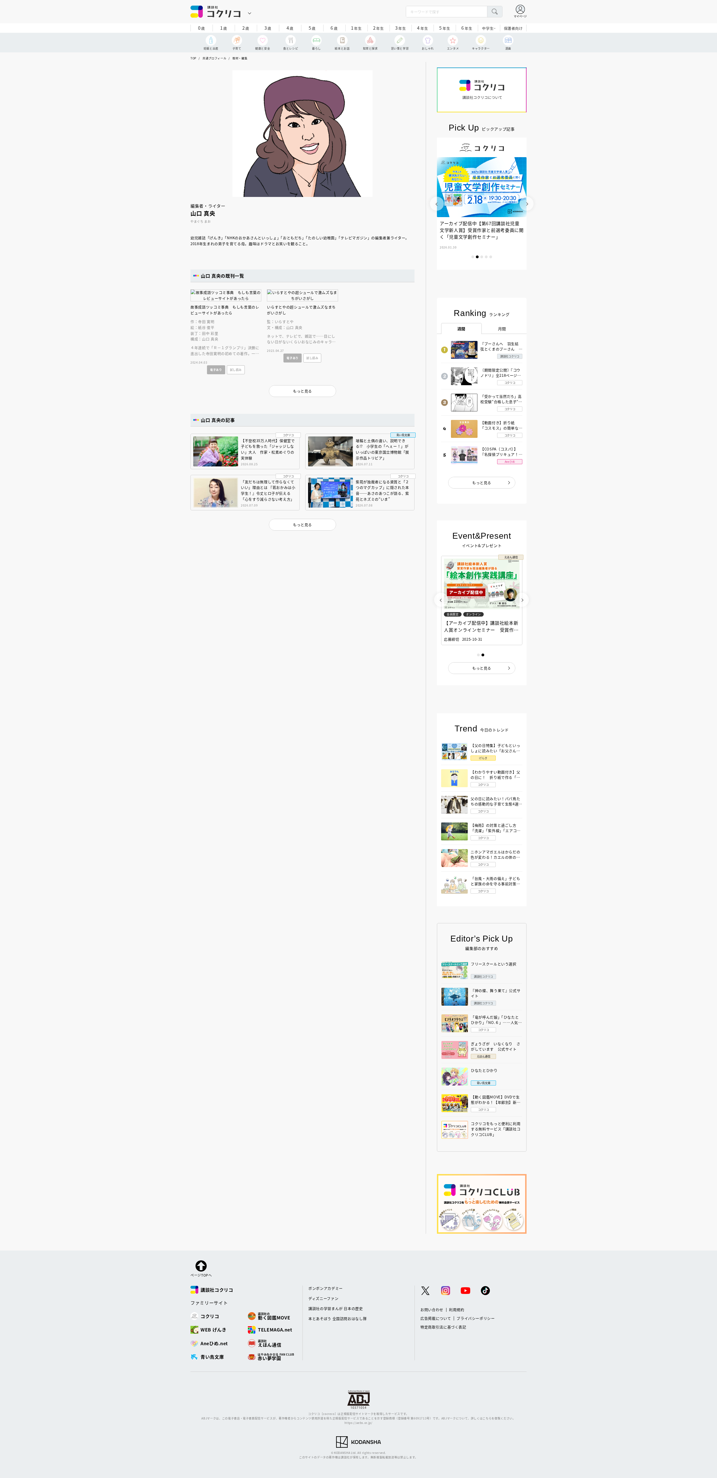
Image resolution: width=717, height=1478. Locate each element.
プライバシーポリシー (476, 1318)
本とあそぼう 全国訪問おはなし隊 (337, 1318)
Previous (437, 204)
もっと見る (481, 482)
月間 (502, 328)
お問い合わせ (431, 1309)
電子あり (216, 370)
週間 (461, 328)
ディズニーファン (323, 1298)
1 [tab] (472, 256)
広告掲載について (435, 1318)
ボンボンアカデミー (325, 1288)
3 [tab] (481, 256)
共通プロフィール (214, 58)
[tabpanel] (482, 204)
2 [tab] (477, 256)
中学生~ (489, 28)
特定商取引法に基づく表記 (443, 1327)
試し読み (236, 370)
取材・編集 (239, 58)
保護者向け (513, 28)
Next (527, 204)
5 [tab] (490, 256)
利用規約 (456, 1309)
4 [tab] (486, 256)
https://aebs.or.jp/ (358, 1423)
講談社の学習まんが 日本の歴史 (335, 1308)
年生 (356, 27)
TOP (193, 58)
